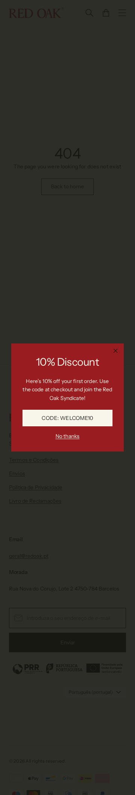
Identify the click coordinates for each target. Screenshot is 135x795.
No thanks (68, 436)
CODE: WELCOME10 (67, 418)
